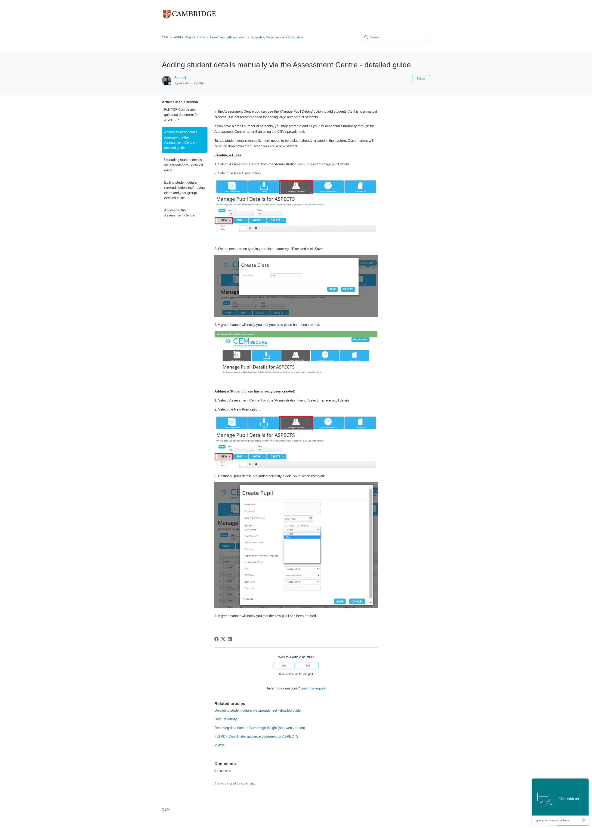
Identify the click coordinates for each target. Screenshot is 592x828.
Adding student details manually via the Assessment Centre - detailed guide (180, 140)
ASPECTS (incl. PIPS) (189, 37)
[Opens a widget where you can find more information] (560, 801)
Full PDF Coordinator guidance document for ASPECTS (181, 115)
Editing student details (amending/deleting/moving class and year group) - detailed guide (184, 190)
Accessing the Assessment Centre (179, 212)
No (308, 665)
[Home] (199, 14)
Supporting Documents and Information (277, 37)
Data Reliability (225, 719)
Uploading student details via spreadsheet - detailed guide (183, 165)
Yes (284, 665)
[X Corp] (223, 639)
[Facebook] (216, 639)
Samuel (180, 78)
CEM (165, 37)
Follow (421, 78)
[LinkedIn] (230, 639)
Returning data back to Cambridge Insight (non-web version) (259, 728)
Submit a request (313, 688)
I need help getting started (227, 37)
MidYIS (219, 745)
